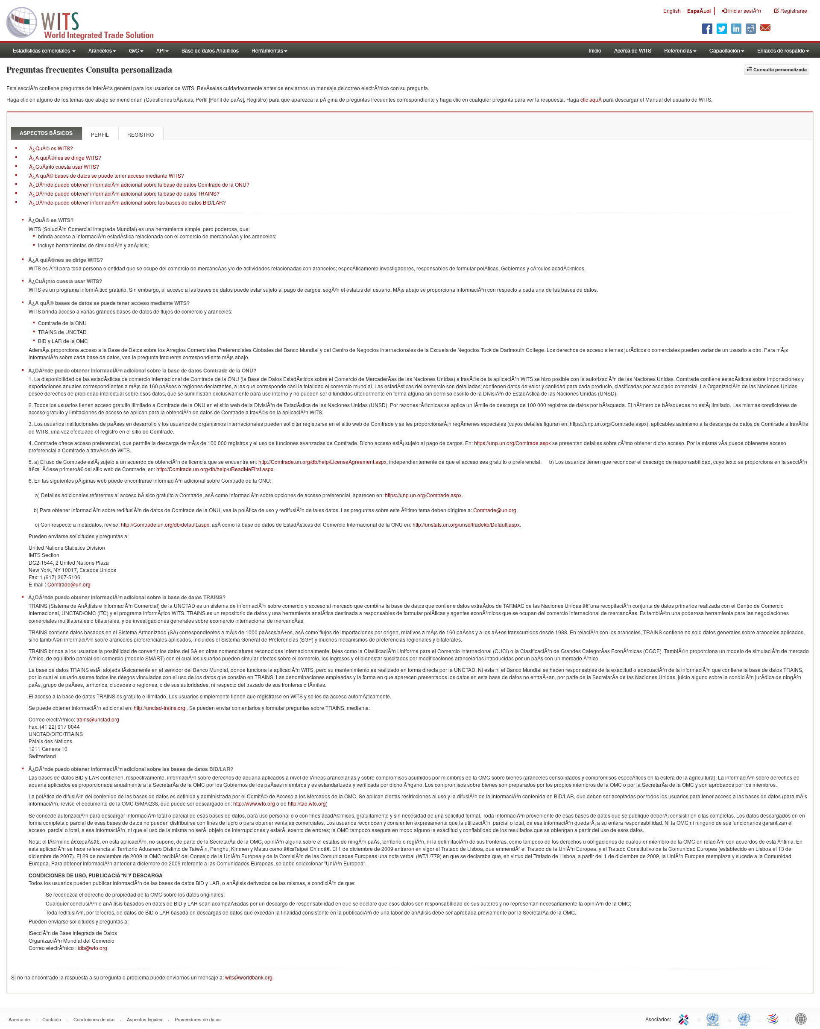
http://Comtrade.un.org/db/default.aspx (165, 524)
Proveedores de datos (198, 1019)
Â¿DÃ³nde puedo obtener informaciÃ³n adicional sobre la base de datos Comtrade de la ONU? (139, 184)
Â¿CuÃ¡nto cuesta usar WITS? (64, 166)
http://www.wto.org (254, 803)
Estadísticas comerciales (42, 50)
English (672, 10)
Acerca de (19, 1019)
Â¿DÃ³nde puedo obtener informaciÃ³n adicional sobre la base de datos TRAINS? (124, 193)
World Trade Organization (773, 1018)
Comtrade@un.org (494, 509)
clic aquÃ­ (591, 99)
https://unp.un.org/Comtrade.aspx (512, 442)
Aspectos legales (144, 1019)
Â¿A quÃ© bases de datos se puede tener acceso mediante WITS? (106, 175)
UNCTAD (714, 1018)
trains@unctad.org (97, 719)
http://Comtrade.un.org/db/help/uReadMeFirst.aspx (214, 468)
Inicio (595, 50)
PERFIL (100, 134)
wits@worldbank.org (248, 977)
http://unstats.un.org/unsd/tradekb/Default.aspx (466, 524)
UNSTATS (744, 1018)
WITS (85, 21)
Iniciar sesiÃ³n (744, 10)
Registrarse (793, 10)
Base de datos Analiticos (210, 50)
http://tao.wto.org (307, 803)
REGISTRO (140, 134)
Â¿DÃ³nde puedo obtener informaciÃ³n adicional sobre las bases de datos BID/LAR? (127, 202)
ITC (685, 1018)
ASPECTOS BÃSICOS (46, 133)
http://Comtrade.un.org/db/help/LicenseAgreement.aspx (322, 461)
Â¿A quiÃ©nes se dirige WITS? (65, 157)
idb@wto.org (92, 947)
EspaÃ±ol (699, 11)
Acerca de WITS (632, 50)
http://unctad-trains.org (159, 707)
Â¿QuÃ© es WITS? (51, 148)
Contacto (51, 1019)
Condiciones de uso (93, 1019)
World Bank (802, 1018)
